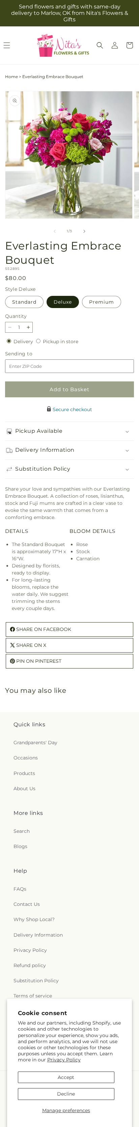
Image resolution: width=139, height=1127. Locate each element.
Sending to (29, 353)
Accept (66, 1077)
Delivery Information (38, 935)
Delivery (23, 341)
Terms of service (32, 996)
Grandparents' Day (35, 742)
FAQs (19, 889)
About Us (24, 788)
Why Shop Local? (34, 919)
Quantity (16, 316)
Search (21, 831)
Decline (66, 1094)
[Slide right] (84, 231)
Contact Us (26, 904)
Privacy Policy (64, 1060)
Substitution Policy (36, 981)
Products (24, 773)
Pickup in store (60, 341)
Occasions (25, 758)
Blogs (20, 846)
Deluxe (63, 302)
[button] (99, 45)
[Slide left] (54, 231)
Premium (101, 302)
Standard (24, 302)
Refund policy (29, 965)
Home (11, 76)
